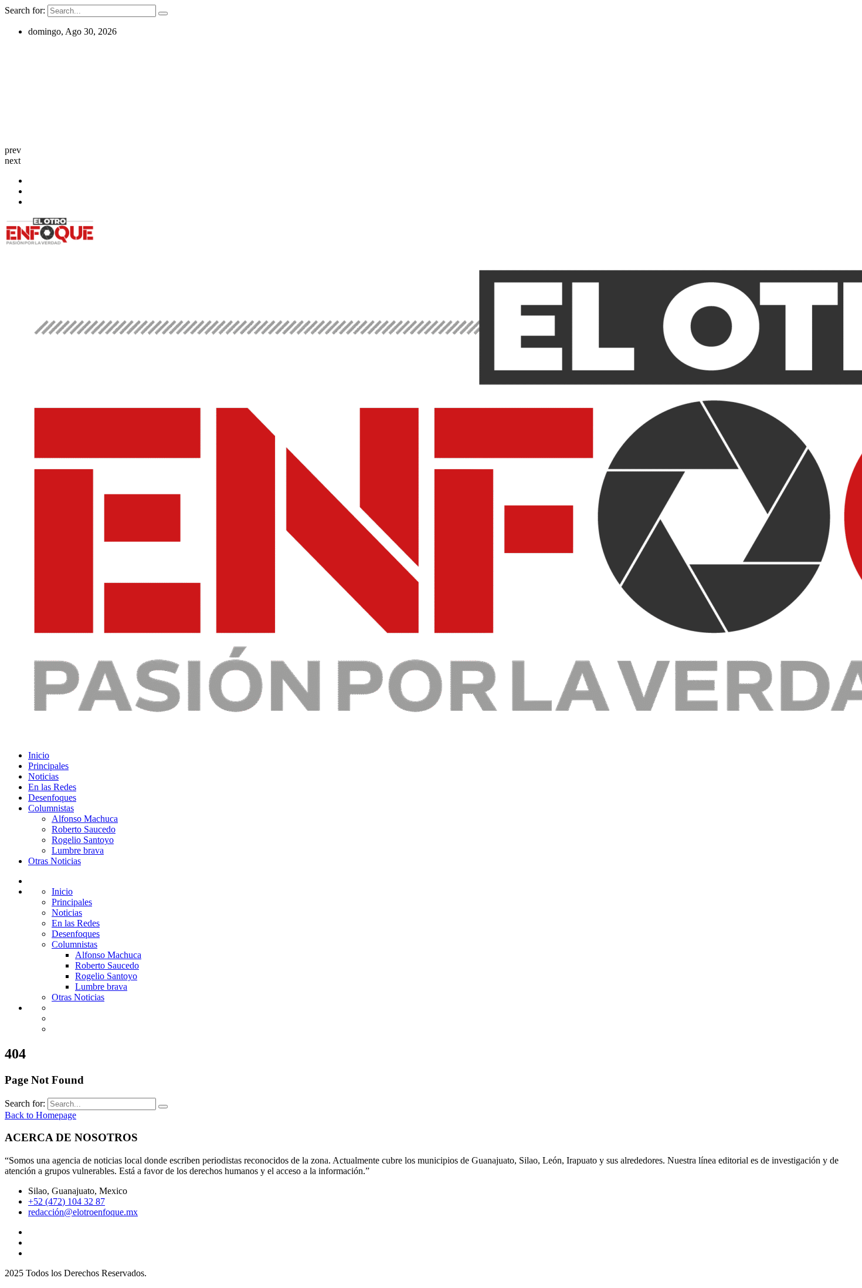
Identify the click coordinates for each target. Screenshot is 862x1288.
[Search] (163, 13)
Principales (48, 766)
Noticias (43, 776)
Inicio (38, 755)
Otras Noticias (54, 861)
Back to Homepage (40, 1115)
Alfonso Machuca (85, 819)
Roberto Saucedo (84, 829)
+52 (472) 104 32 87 (66, 1201)
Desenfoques (52, 798)
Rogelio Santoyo (83, 840)
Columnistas (51, 808)
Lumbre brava (78, 850)
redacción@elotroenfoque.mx (83, 1212)
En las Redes (52, 787)
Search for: (26, 10)
